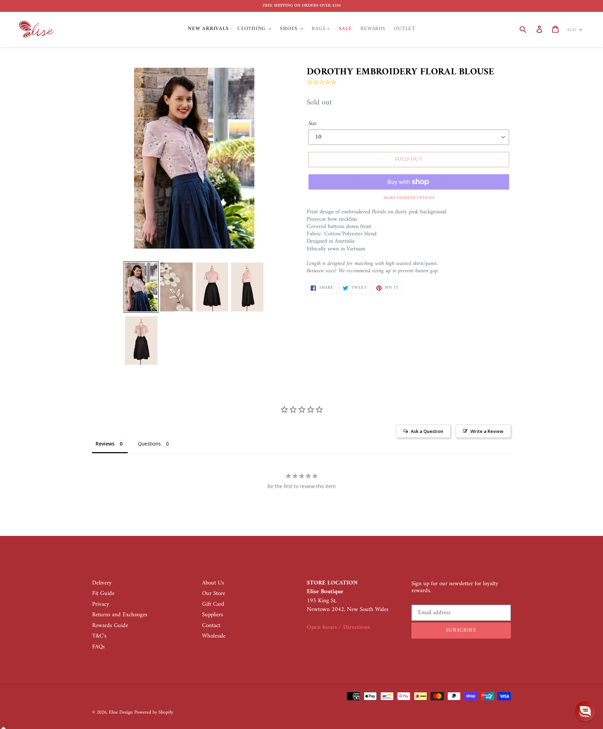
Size (312, 123)
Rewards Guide (110, 625)
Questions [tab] (149, 443)
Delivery (102, 583)
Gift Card (213, 604)
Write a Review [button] (487, 431)
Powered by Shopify (153, 712)
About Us (213, 583)
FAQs (98, 647)
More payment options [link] (409, 198)
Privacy (100, 604)
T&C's (99, 636)
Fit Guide (103, 593)
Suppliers (212, 615)
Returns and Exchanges (119, 615)
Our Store (213, 593)
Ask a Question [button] (427, 431)
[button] (585, 711)
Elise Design (121, 712)
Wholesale (213, 636)
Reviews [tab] (105, 443)
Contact (211, 625)
